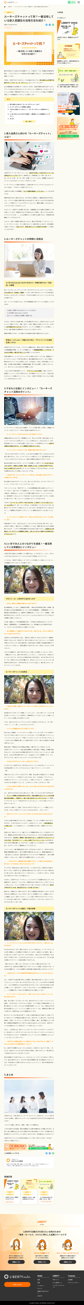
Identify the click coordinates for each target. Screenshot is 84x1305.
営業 (38, 1282)
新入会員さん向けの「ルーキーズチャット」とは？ (24, 104)
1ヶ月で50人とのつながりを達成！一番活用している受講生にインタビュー (29, 115)
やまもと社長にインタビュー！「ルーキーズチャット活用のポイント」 (28, 110)
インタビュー (10, 1194)
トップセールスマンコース (58, 1286)
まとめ (11, 119)
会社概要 (70, 1279)
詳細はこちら (16, 1262)
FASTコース (56, 1279)
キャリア (39, 1288)
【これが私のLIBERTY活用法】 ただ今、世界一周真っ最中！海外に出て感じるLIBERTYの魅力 (46, 1198)
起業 (38, 1279)
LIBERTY (10, 6)
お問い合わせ (17, 1284)
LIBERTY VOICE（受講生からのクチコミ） (11, 1198)
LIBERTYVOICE (9, 1202)
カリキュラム (8, 27)
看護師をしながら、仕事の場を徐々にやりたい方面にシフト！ (28, 1198)
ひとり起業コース (57, 1282)
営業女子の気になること (43, 1292)
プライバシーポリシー (73, 1282)
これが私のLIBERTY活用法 (45, 1202)
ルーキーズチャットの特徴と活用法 (19, 107)
